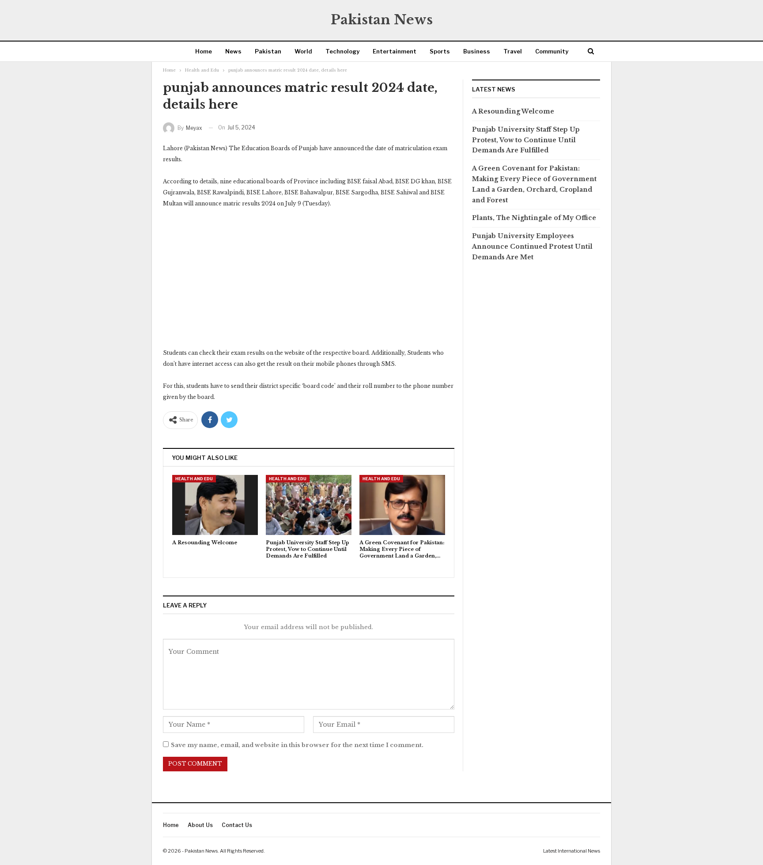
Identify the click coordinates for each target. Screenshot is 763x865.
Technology (342, 51)
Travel (512, 51)
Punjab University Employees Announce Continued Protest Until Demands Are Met (532, 246)
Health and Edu (194, 478)
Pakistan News (382, 19)
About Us (200, 825)
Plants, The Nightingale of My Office (534, 218)
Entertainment (394, 51)
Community (551, 51)
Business (476, 51)
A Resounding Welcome (514, 111)
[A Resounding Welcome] (215, 505)
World (303, 51)
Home (203, 51)
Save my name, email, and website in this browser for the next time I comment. (297, 745)
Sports (440, 51)
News (233, 51)
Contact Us (237, 825)
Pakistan (268, 51)
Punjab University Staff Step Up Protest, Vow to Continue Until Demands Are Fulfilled (526, 140)
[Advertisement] (308, 282)
